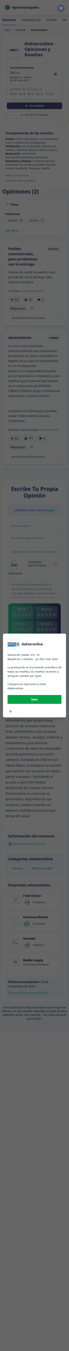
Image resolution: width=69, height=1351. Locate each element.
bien (34, 699)
